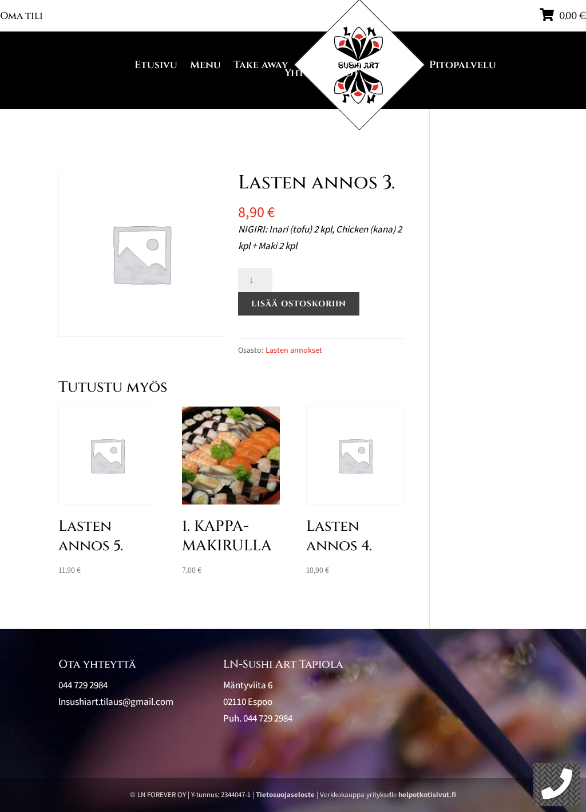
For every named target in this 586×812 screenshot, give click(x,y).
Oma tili (21, 15)
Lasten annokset (294, 350)
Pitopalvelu (462, 65)
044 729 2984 (267, 718)
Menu (205, 65)
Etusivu (155, 65)
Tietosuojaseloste (285, 794)
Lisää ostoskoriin (298, 303)
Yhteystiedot (321, 73)
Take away (260, 65)
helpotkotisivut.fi (427, 794)
